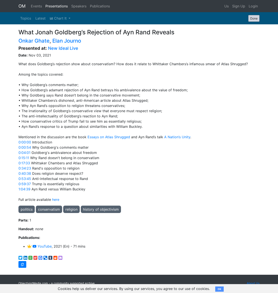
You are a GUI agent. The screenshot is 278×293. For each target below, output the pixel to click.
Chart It (60, 18)
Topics (25, 18)
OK (219, 289)
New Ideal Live (63, 48)
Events (36, 6)
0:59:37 (24, 184)
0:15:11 (23, 158)
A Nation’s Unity (177, 137)
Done (254, 18)
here (55, 199)
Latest (40, 18)
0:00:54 (24, 147)
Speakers (78, 6)
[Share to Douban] (30, 258)
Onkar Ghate (34, 41)
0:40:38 (24, 173)
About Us (253, 283)
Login (253, 6)
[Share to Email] (60, 258)
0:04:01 (24, 152)
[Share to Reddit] (55, 258)
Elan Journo (66, 41)
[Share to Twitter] (20, 258)
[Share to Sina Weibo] (35, 258)
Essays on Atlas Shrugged (109, 137)
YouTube (44, 246)
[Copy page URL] (22, 264)
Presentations (56, 6)
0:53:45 (24, 178)
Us (226, 6)
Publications (100, 6)
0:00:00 (24, 142)
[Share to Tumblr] (50, 258)
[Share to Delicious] (45, 258)
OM (22, 6)
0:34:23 (24, 168)
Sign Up (238, 6)
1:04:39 (24, 189)
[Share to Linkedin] (25, 258)
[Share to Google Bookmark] (40, 258)
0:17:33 (24, 163)
